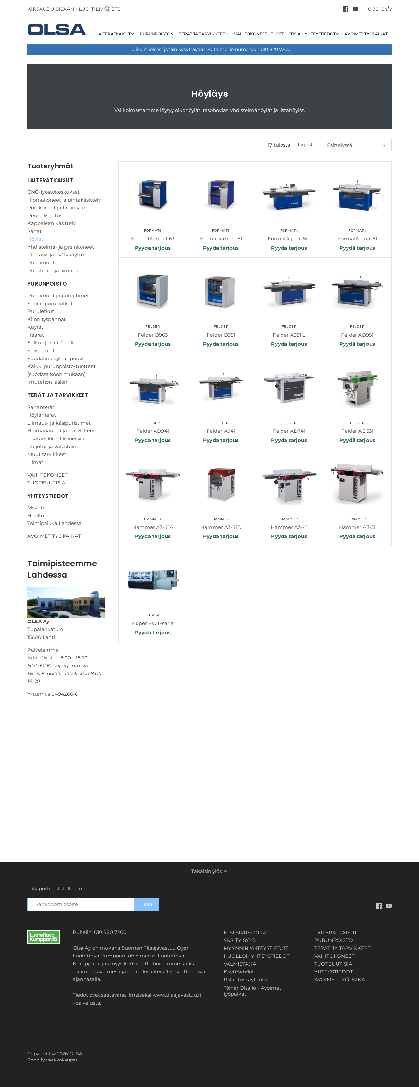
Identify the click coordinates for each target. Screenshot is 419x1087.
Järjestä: (307, 145)
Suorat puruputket (50, 303)
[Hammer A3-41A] (152, 484)
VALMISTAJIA (240, 964)
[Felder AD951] (357, 291)
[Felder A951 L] (289, 291)
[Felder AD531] (357, 387)
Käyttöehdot (239, 972)
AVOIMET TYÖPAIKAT (54, 536)
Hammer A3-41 (289, 523)
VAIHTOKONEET (47, 475)
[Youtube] (355, 9)
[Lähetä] (107, 9)
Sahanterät (40, 407)
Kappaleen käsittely (51, 223)
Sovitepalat (41, 350)
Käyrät (35, 327)
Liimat (35, 462)
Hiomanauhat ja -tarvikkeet (61, 431)
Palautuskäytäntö (245, 979)
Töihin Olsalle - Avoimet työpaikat (252, 991)
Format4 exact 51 (221, 235)
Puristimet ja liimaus (52, 270)
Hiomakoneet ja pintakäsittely (64, 200)
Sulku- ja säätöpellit (51, 343)
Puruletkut (40, 311)
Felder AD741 (289, 427)
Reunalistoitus (44, 215)
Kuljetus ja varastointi (53, 446)
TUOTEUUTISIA (46, 483)
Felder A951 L (289, 331)
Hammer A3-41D (220, 523)
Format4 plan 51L (289, 235)
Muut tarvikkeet (46, 454)
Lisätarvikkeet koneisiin (55, 438)
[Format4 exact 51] (220, 195)
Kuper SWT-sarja (153, 619)
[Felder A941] (220, 387)
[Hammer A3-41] (289, 484)
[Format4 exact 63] (152, 195)
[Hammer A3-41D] (220, 484)
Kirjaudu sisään (50, 9)
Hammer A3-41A (152, 523)
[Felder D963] (152, 291)
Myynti (35, 507)
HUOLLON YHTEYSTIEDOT (257, 956)
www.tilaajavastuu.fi (177, 995)
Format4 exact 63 (152, 235)
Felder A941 (221, 427)
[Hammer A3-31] (357, 484)
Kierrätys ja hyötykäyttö (55, 255)
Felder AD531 (357, 427)
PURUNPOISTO (47, 284)
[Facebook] (345, 9)
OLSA (75, 1053)
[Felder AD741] (289, 387)
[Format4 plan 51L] (289, 195)
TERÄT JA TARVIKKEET (57, 395)
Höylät (35, 239)
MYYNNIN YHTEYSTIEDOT (256, 948)
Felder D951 (221, 331)
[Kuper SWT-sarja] (152, 580)
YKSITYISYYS (240, 940)
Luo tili (89, 9)
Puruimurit (41, 262)
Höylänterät (41, 415)
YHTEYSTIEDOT (48, 496)
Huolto (35, 515)
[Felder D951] (220, 291)
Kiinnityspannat (46, 319)
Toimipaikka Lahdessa (54, 523)
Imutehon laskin (47, 382)
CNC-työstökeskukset (53, 192)
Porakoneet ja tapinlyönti (58, 207)
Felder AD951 (357, 331)
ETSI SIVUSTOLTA (245, 932)
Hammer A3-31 (357, 523)
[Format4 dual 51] (357, 195)
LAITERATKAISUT (50, 180)
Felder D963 (153, 331)
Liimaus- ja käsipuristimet (59, 423)
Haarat (35, 335)
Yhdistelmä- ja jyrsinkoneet (60, 247)
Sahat (34, 231)
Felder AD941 (153, 427)
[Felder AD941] (152, 387)
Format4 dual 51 (357, 235)
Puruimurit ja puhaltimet (58, 295)
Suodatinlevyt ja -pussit (55, 358)
